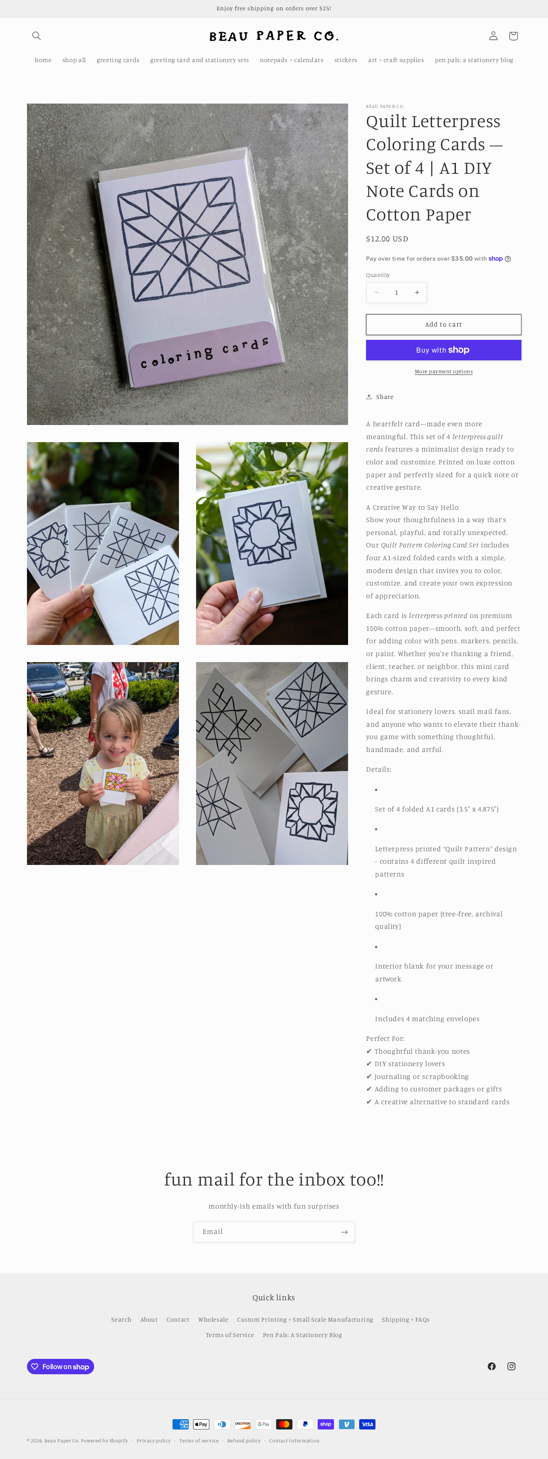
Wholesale (213, 1319)
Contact (178, 1319)
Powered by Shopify (104, 1441)
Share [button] (384, 396)
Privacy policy (153, 1441)
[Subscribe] (344, 1231)
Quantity (378, 274)
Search (121, 1319)
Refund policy (244, 1441)
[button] (37, 36)
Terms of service (199, 1441)
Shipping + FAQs (405, 1319)
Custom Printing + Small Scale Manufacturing (305, 1319)
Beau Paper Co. (62, 1441)
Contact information (294, 1441)
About (149, 1319)
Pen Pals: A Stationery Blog (302, 1335)
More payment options (444, 371)
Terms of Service (230, 1335)
